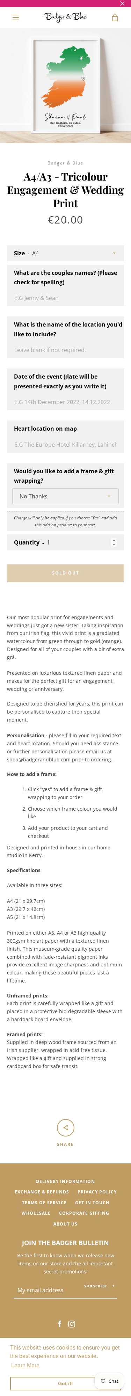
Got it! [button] (65, 1383)
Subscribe (96, 1286)
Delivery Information (65, 1181)
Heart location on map (45, 428)
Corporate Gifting (84, 1213)
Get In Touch (92, 1203)
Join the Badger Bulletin (65, 1242)
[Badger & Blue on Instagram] (71, 1323)
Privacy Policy (97, 1192)
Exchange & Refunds (42, 1192)
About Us (65, 1224)
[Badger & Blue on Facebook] (59, 1323)
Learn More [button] (25, 1365)
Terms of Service (44, 1203)
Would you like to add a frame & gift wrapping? (64, 475)
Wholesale (36, 1213)
